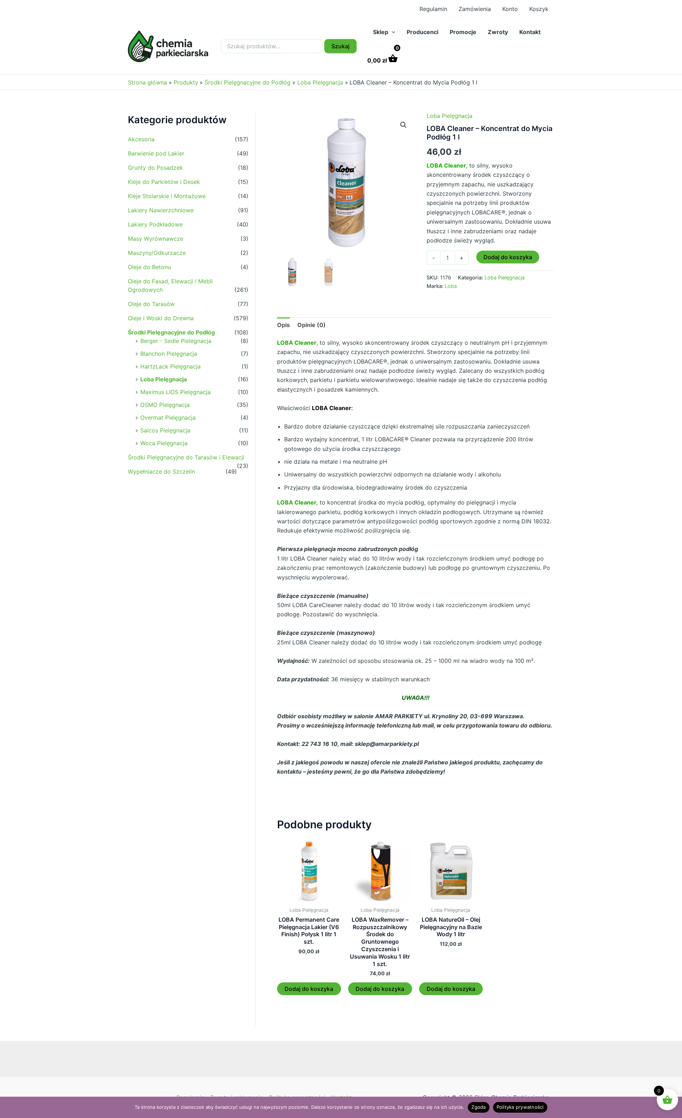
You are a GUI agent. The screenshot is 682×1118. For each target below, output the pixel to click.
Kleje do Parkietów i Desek (164, 181)
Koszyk (538, 8)
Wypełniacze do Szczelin (161, 471)
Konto (510, 8)
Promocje (463, 32)
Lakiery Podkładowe (155, 224)
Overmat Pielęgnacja (168, 417)
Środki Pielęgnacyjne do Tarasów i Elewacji (186, 457)
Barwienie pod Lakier (156, 153)
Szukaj (340, 46)
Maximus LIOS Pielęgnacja (175, 392)
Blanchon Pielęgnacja (168, 353)
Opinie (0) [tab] (311, 324)
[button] (391, 32)
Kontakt (530, 32)
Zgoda (478, 1107)
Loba (451, 286)
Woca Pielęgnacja (164, 443)
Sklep (380, 32)
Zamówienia (475, 8)
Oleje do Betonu (149, 267)
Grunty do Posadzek (155, 167)
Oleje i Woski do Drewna (161, 318)
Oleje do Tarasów (151, 303)
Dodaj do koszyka (507, 257)
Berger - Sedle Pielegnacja (175, 340)
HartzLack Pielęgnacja (170, 366)
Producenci (422, 32)
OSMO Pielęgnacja (165, 404)
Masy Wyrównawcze (155, 238)
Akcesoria (141, 139)
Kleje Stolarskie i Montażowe (167, 196)
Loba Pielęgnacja (163, 379)
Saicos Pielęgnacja (165, 430)
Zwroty (498, 32)
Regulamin (433, 8)
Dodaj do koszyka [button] (309, 988)
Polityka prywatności (520, 1107)
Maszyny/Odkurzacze (157, 252)
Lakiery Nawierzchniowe (161, 210)
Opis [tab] (283, 324)
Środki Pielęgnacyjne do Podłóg (171, 332)
